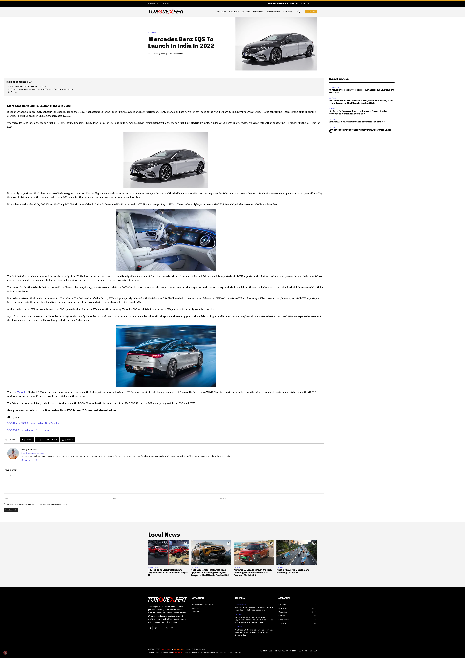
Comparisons (334, 87)
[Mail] (29, 460)
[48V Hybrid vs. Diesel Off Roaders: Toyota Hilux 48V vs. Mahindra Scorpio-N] (168, 552)
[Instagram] (22, 460)
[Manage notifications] (5, 653)
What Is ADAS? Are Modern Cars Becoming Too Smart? (357, 122)
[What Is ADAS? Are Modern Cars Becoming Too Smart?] (296, 552)
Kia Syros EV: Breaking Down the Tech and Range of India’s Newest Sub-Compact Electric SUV (253, 572)
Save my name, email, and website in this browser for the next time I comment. (38, 504)
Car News (152, 32)
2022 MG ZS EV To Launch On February (28, 430)
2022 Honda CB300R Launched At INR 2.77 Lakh (33, 423)
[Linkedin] (26, 460)
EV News (332, 109)
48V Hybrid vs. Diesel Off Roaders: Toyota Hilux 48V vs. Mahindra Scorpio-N (168, 572)
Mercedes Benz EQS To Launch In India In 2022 (29, 86)
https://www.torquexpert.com (32, 453)
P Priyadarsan (178, 54)
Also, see (15, 92)
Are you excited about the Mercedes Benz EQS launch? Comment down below (42, 89)
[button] (298, 11)
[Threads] (36, 460)
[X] (33, 460)
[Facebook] (161, 628)
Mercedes (22, 392)
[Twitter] (167, 628)
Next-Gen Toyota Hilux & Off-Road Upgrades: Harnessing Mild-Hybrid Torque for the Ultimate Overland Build (210, 572)
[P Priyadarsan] (13, 455)
